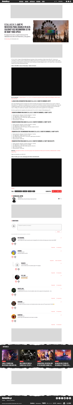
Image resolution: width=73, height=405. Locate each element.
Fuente (12, 188)
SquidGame (20, 301)
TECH (34, 191)
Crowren (20, 250)
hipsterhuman (21, 237)
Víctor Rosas (20, 197)
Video (43, 1)
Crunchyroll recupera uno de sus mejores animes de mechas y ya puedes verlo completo (45, 366)
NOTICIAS (21, 1)
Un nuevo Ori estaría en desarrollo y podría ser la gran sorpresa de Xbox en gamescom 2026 (62, 366)
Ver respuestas (58, 247)
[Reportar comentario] (61, 238)
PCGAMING (25, 191)
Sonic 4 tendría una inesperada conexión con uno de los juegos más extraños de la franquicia (9, 366)
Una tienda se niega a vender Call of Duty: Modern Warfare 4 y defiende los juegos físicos (27, 366)
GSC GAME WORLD (18, 191)
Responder (53, 247)
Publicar (58, 231)
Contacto (3, 400)
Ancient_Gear (21, 288)
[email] (59, 198)
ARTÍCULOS (32, 1)
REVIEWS (38, 1)
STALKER (29, 191)
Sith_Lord (23, 275)
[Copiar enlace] (60, 191)
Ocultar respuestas (58, 260)
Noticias (4, 361)
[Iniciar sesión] (54, 1)
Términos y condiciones (11, 400)
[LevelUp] (32, 403)
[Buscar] (56, 1)
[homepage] (6, 1)
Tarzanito (23, 263)
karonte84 (20, 314)
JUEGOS (26, 1)
